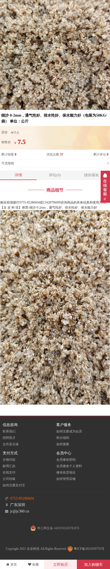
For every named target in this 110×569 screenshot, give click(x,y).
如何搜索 (62, 444)
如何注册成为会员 (69, 431)
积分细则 (62, 438)
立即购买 (60, 565)
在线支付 (9, 472)
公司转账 (9, 479)
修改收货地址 (66, 472)
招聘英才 (9, 438)
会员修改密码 (66, 459)
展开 (105, 187)
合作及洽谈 (11, 444)
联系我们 (9, 431)
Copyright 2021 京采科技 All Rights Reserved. (36, 549)
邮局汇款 (9, 466)
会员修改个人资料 (69, 466)
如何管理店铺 (66, 479)
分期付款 (9, 459)
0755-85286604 (22, 498)
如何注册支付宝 (14, 485)
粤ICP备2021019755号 (88, 549)
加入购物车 (93, 565)
